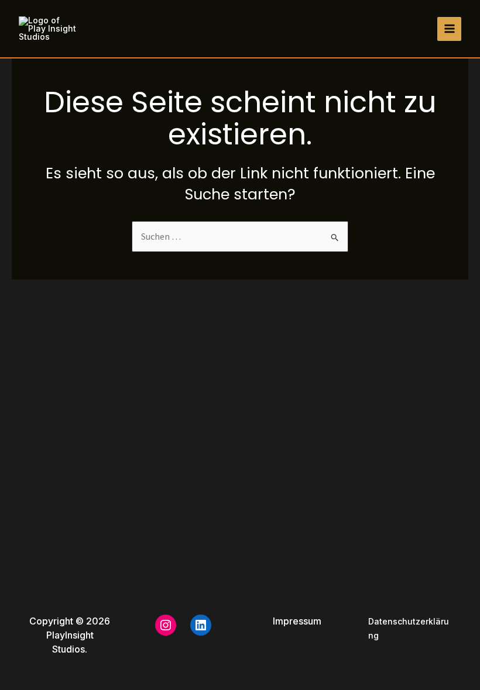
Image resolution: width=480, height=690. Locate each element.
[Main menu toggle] (449, 29)
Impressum (297, 621)
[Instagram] (165, 625)
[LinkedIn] (200, 625)
